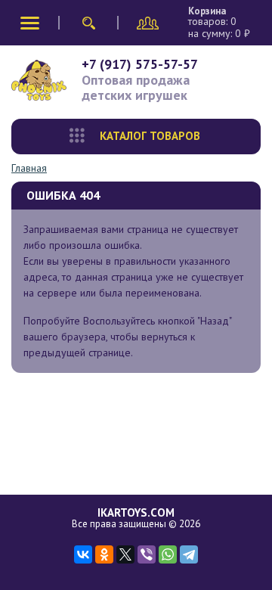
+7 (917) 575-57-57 (140, 64)
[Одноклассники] (104, 554)
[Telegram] (189, 554)
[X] (125, 554)
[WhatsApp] (168, 554)
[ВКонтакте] (83, 554)
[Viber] (147, 554)
